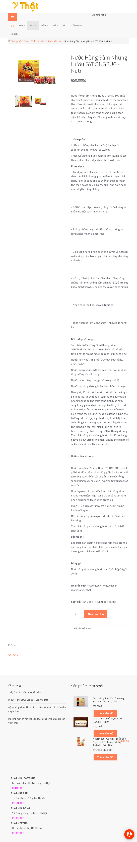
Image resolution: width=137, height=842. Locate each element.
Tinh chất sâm (38, 41)
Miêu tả (12, 645)
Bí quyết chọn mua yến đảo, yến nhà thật (28, 699)
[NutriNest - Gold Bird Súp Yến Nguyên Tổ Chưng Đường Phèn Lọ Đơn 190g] (81, 741)
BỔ (54, 25)
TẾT (64, 25)
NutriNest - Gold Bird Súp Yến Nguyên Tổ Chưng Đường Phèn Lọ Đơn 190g (109, 742)
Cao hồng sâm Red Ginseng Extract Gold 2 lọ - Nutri (108, 699)
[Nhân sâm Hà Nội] (25, 6)
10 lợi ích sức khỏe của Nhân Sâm (24, 692)
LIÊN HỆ (14, 33)
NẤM (43, 25)
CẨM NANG (77, 25)
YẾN (21, 25)
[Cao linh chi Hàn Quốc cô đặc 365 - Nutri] (81, 721)
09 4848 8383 (18, 788)
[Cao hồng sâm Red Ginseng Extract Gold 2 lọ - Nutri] (81, 701)
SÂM (32, 25)
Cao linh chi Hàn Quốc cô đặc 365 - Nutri (107, 720)
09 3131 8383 (18, 803)
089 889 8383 (18, 818)
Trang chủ (16, 41)
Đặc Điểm (13, 655)
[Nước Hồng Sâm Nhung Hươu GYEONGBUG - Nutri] (23, 101)
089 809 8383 (18, 833)
